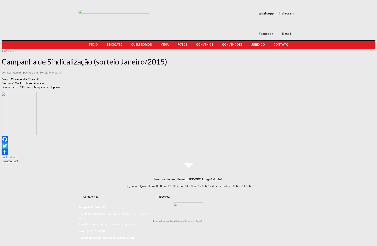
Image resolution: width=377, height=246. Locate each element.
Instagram (286, 13)
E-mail (286, 34)
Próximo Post (10, 160)
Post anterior (9, 157)
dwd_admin (13, 72)
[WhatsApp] (266, 5)
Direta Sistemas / (177, 221)
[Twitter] (188, 146)
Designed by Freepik (193, 221)
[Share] (188, 152)
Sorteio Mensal (48, 72)
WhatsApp (266, 13)
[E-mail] (286, 26)
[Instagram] (286, 5)
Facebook (266, 34)
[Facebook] (266, 26)
